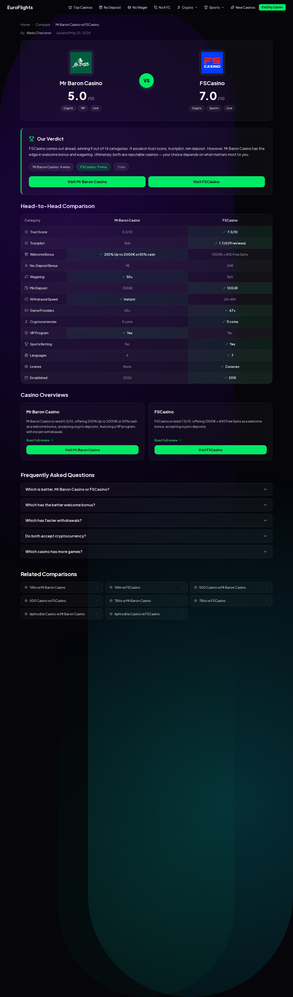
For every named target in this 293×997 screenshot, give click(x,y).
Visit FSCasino (206, 181)
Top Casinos (82, 7)
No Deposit (112, 7)
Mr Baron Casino (81, 82)
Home (25, 24)
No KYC (165, 7)
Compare (42, 24)
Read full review (38, 440)
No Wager (140, 7)
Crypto (187, 7)
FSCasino (212, 82)
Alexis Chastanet (39, 33)
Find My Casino (272, 7)
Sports (214, 7)
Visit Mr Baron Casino (87, 181)
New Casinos (245, 7)
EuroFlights (20, 7)
